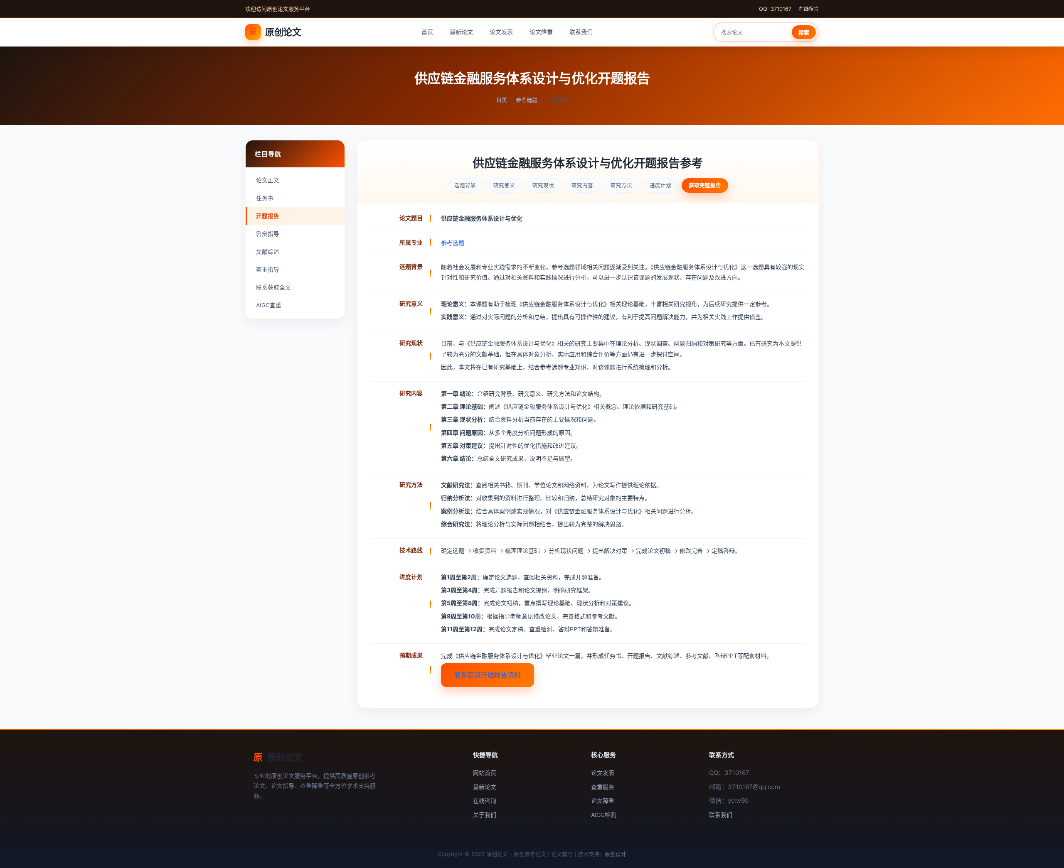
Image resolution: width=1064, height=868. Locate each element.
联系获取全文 (273, 287)
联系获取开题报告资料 (487, 675)
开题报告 (267, 216)
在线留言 (809, 9)
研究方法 (621, 185)
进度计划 (660, 185)
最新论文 (461, 31)
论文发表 (501, 31)
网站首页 (484, 772)
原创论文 (275, 32)
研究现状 (543, 185)
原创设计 (615, 854)
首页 (427, 31)
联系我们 (581, 31)
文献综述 (267, 251)
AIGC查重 (268, 305)
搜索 (803, 32)
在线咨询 (484, 800)
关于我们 (484, 814)
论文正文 (267, 180)
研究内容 (582, 185)
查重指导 (267, 269)
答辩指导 (267, 233)
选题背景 (465, 185)
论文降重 (541, 31)
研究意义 (504, 185)
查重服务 (602, 786)
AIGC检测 (603, 814)
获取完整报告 (705, 185)
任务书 (264, 198)
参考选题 (526, 99)
